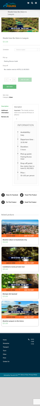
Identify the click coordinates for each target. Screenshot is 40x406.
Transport (6, 347)
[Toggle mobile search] (32, 3)
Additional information (5, 111)
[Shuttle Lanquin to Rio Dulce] (20, 308)
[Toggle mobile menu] (36, 3)
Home (5, 340)
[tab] (6, 106)
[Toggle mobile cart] (28, 3)
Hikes (4, 354)
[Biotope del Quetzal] (20, 281)
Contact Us (6, 361)
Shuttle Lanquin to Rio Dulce (13, 321)
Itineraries (6, 343)
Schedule (6, 49)
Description (4, 106)
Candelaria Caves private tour (14, 267)
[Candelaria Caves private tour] (20, 254)
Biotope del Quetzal (10, 294)
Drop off (5, 65)
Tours (4, 350)
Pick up (5, 57)
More (4, 358)
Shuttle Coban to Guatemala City (15, 240)
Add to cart (29, 235)
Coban (11, 97)
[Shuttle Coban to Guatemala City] (20, 227)
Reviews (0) (5, 117)
